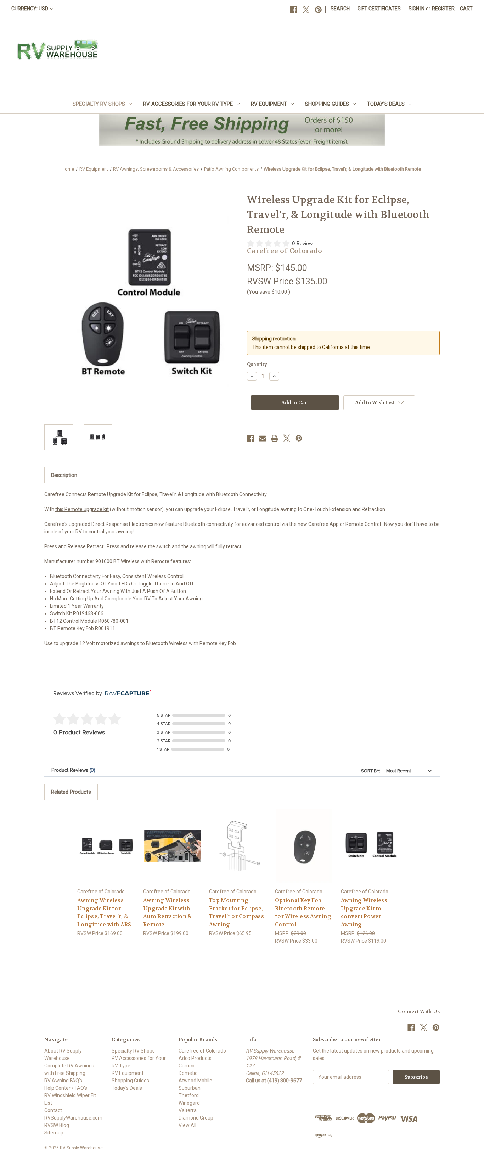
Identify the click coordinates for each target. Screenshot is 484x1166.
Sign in (416, 8)
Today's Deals (386, 104)
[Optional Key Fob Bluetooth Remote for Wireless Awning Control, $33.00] (304, 846)
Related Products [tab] (71, 792)
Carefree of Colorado (202, 1051)
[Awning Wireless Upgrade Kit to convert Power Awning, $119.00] (370, 846)
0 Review (302, 243)
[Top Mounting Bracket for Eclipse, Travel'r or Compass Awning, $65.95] (238, 846)
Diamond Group (196, 1118)
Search (340, 8)
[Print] (274, 438)
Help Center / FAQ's (65, 1088)
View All (187, 1125)
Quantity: (257, 364)
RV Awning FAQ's (63, 1080)
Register (443, 8)
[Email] (262, 438)
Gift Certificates (379, 8)
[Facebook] (293, 9)
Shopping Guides (327, 104)
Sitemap (53, 1133)
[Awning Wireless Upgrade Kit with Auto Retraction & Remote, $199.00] (172, 846)
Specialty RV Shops (99, 104)
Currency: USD (30, 8)
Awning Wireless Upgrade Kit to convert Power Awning (364, 912)
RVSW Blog (56, 1125)
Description (64, 475)
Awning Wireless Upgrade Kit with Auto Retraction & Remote (167, 912)
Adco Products (195, 1058)
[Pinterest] (318, 9)
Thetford (189, 1095)
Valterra (188, 1110)
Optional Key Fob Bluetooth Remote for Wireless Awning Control (303, 912)
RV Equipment (269, 104)
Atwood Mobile (195, 1080)
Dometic (188, 1073)
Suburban (190, 1088)
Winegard (189, 1103)
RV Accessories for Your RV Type (188, 104)
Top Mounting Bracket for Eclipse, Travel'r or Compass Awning (236, 912)
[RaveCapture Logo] (126, 693)
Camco (187, 1065)
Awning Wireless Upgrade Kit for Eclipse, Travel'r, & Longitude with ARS (104, 912)
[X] (306, 9)
